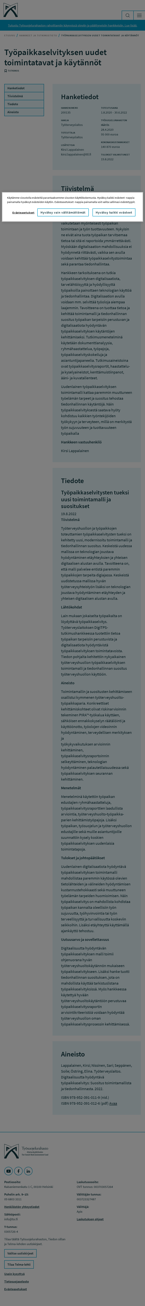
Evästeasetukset (23, 212)
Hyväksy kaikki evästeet (114, 212)
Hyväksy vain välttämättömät (63, 212)
